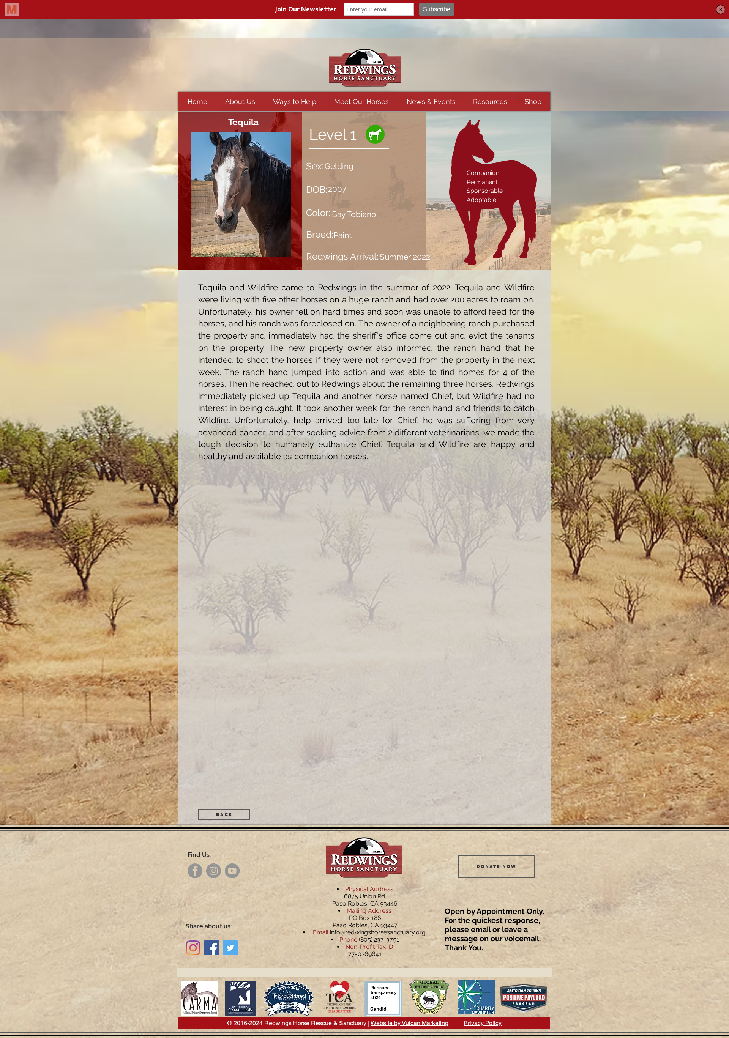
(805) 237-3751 (379, 939)
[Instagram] (213, 870)
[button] (240, 101)
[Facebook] (195, 870)
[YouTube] (232, 870)
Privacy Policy (483, 1023)
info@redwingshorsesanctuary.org (378, 932)
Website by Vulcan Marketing (409, 1023)
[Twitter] (230, 947)
